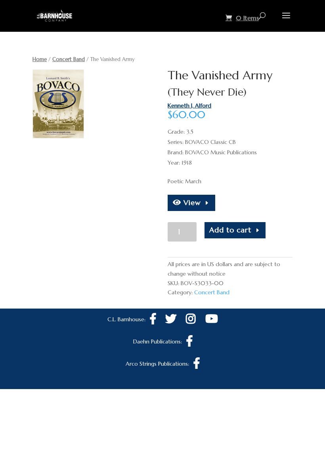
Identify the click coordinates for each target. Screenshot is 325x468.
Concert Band (68, 59)
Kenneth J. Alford (189, 105)
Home (39, 59)
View (191, 202)
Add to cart (230, 229)
